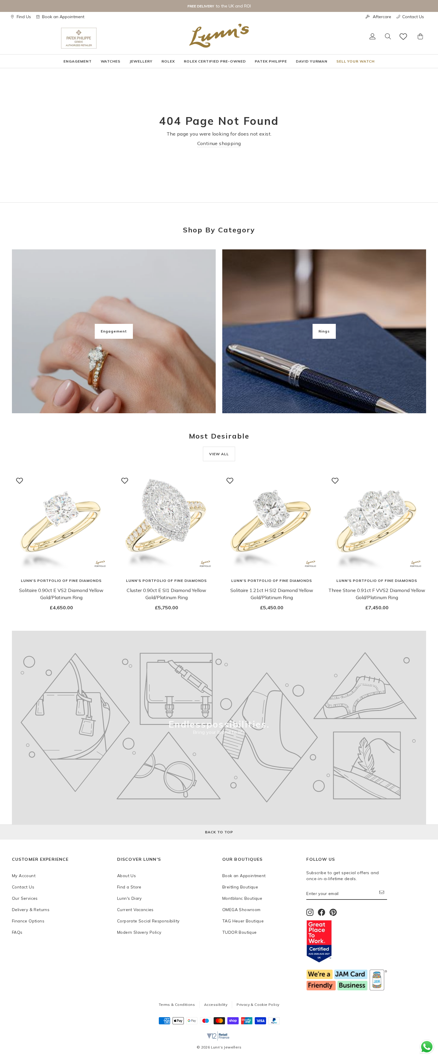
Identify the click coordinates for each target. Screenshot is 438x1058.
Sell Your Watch (355, 61)
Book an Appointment (63, 16)
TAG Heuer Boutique (243, 920)
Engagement (77, 61)
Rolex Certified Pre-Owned (215, 61)
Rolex (168, 61)
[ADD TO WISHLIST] (19, 481)
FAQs (17, 932)
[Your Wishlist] (403, 36)
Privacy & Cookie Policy (258, 1004)
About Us (126, 875)
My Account (23, 875)
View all (219, 454)
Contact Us (413, 16)
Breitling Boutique (240, 886)
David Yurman (311, 61)
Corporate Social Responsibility (148, 920)
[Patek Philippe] (79, 38)
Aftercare (382, 16)
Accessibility (215, 1004)
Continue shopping (219, 143)
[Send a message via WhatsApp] (427, 1047)
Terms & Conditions (177, 1004)
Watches (111, 61)
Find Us (24, 16)
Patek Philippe (271, 61)
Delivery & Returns (30, 909)
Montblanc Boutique (242, 898)
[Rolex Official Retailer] (36, 38)
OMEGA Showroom (241, 909)
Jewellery (141, 61)
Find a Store (129, 886)
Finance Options (28, 920)
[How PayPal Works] (273, 1023)
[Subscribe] (383, 893)
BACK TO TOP (219, 832)
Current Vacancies (135, 909)
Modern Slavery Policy (139, 932)
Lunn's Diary (129, 898)
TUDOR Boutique (239, 932)
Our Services (25, 898)
